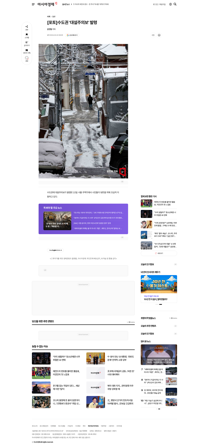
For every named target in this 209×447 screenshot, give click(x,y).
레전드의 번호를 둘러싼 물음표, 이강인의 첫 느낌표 (164, 203)
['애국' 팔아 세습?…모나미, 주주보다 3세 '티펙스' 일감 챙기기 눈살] (146, 238)
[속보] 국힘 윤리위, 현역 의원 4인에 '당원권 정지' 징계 (92, 223)
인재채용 (53, 426)
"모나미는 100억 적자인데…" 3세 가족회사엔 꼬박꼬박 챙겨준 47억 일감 (98, 213)
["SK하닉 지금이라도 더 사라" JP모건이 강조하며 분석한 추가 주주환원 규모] (171, 385)
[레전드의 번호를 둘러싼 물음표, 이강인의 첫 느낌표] (146, 207)
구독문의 (70, 426)
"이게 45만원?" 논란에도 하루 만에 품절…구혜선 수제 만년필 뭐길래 (165, 224)
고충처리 (111, 426)
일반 (53, 17)
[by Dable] (131, 322)
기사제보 (77, 426)
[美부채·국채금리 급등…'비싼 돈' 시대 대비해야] (95, 378)
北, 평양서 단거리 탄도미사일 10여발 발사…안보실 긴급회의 (120, 402)
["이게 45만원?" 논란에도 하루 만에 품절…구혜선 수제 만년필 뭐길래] (146, 228)
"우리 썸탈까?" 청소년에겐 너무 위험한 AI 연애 (165, 213)
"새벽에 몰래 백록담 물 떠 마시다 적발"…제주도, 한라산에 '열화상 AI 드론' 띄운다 (98, 228)
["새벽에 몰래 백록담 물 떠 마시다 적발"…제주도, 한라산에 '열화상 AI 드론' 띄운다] (171, 374)
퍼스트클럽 (61, 426)
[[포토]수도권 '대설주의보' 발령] (83, 111)
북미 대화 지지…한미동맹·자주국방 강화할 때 (120, 387)
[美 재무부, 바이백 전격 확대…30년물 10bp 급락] (171, 395)
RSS (84, 426)
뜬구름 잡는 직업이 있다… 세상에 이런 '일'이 (66, 387)
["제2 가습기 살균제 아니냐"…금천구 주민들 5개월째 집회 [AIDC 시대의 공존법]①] (171, 405)
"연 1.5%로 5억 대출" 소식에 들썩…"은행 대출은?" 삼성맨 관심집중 (165, 245)
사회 (48, 17)
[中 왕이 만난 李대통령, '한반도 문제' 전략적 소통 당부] (95, 364)
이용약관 (103, 426)
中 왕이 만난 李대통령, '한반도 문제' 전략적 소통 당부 (120, 358)
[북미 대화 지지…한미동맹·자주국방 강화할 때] (95, 393)
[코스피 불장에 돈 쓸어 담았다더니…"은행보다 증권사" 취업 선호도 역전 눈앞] (41, 407)
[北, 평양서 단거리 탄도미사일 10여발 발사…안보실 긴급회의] (95, 407)
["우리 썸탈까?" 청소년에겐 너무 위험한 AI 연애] (146, 217)
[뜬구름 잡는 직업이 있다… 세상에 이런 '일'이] (41, 393)
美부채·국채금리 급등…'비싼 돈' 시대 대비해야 (120, 373)
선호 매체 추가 (73, 35)
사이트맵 (119, 426)
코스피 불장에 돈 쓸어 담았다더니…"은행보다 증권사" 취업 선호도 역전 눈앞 (66, 402)
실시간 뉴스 (66, 4)
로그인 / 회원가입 (159, 4)
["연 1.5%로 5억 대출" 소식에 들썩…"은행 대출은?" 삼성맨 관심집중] (146, 249)
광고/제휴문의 (44, 426)
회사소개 (34, 426)
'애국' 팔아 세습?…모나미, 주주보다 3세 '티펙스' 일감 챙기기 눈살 (165, 235)
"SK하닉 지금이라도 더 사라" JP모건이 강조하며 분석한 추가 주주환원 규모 (98, 218)
